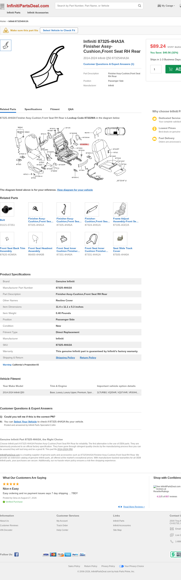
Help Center (62, 530)
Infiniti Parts (13, 12)
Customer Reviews (9, 525)
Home (3, 21)
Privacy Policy (108, 566)
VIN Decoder (6, 530)
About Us (4, 521)
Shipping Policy (65, 357)
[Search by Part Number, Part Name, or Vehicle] (140, 6)
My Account (62, 521)
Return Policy (88, 357)
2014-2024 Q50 (65, 449)
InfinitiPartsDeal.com (10, 455)
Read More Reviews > (134, 507)
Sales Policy (74, 566)
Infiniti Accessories (37, 12)
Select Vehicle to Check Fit (59, 30)
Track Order (62, 525)
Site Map (117, 530)
